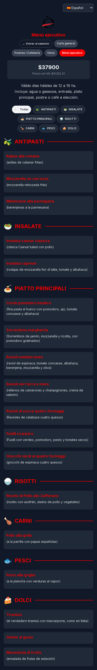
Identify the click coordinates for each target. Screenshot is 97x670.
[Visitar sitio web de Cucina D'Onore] (48, 22)
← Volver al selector (35, 43)
